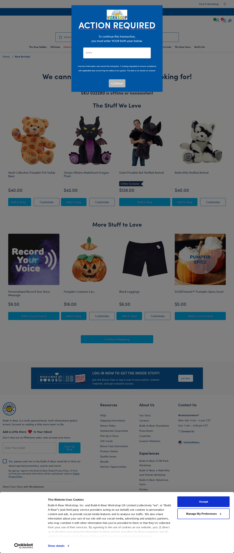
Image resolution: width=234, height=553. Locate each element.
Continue (117, 83)
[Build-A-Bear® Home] (117, 14)
